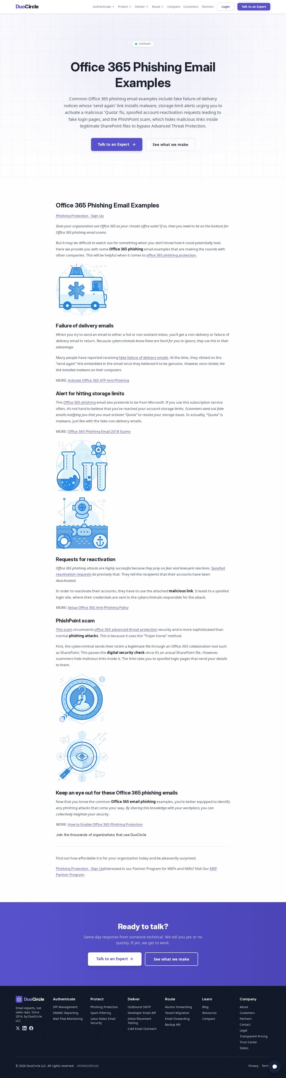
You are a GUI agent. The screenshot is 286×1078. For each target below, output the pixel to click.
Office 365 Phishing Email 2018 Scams (99, 431)
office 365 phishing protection (171, 255)
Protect (123, 7)
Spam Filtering (100, 1013)
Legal (243, 1030)
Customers (190, 7)
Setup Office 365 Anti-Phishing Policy (98, 607)
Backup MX (172, 1024)
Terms (266, 1066)
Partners (208, 7)
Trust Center (248, 1042)
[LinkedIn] (24, 1028)
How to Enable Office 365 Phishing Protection (105, 824)
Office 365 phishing (79, 402)
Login (226, 7)
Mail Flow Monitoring (68, 1019)
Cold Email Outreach (142, 1029)
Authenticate (102, 7)
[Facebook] (31, 1028)
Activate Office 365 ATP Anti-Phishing (98, 380)
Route (156, 7)
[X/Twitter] (18, 1028)
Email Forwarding (177, 1019)
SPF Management (65, 1007)
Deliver (140, 7)
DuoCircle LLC (36, 1066)
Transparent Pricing (254, 1036)
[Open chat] (274, 1066)
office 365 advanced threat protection (125, 629)
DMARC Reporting (65, 1013)
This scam (64, 629)
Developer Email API (142, 1013)
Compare (173, 7)
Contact (245, 1024)
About (244, 1007)
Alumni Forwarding (178, 1007)
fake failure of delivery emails (143, 357)
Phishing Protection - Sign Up (80, 215)
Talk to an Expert (254, 7)
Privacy (253, 1066)
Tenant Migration (177, 1013)
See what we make (170, 144)
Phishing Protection (104, 1007)
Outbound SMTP (139, 1007)
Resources (209, 1013)
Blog (205, 1007)
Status (244, 1048)
